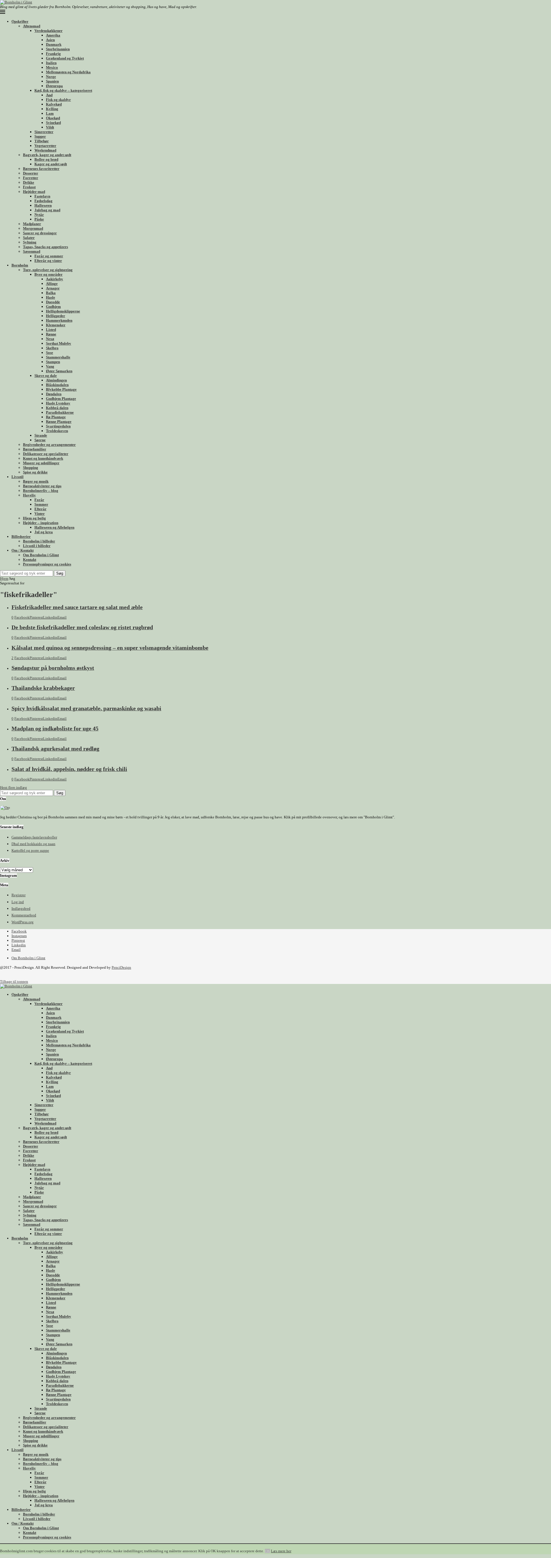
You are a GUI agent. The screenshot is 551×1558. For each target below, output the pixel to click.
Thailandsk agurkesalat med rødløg (55, 749)
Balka (51, 293)
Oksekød (53, 118)
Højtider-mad (34, 191)
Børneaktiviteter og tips (42, 486)
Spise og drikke (35, 472)
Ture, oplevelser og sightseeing (48, 270)
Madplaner (32, 224)
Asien (50, 40)
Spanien (52, 81)
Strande (40, 435)
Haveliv (29, 495)
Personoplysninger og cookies (47, 564)
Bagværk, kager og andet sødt (47, 155)
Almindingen (56, 380)
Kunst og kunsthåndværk (43, 458)
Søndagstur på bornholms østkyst (52, 668)
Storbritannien (58, 49)
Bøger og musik (35, 481)
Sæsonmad (31, 251)
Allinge (52, 283)
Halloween (43, 205)
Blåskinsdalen (57, 385)
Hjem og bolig (34, 518)
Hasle (50, 297)
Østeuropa (54, 86)
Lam (50, 113)
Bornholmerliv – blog (40, 490)
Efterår (40, 509)
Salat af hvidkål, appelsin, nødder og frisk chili (69, 769)
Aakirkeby (54, 279)
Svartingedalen (58, 426)
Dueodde (53, 302)
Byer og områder (48, 274)
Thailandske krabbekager (43, 688)
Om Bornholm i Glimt (41, 555)
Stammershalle (58, 357)
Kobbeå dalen (57, 408)
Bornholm (19, 265)
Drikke (28, 182)
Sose (49, 352)
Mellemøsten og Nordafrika (68, 72)
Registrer (18, 895)
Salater (29, 237)
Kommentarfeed (23, 915)
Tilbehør (41, 141)
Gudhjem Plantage (61, 398)
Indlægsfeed (20, 908)
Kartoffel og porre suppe (30, 850)
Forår (39, 500)
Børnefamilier (34, 449)
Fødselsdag (43, 201)
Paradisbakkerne (60, 412)
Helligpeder (55, 316)
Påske (39, 219)
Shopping (30, 467)
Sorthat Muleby (58, 343)
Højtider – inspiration (40, 523)
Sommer (41, 504)
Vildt (50, 127)
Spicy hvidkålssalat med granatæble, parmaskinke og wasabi (86, 708)
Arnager (53, 288)
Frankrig (53, 53)
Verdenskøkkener (48, 30)
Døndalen (53, 394)
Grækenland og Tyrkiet (65, 58)
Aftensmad (31, 26)
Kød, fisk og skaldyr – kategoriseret (63, 90)
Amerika (53, 35)
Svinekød (53, 122)
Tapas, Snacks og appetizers (45, 247)
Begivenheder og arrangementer (49, 444)
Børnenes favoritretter (41, 168)
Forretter (30, 178)
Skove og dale (45, 375)
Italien (51, 63)
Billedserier (21, 536)
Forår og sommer (48, 256)
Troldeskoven (57, 431)
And (49, 95)
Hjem (4, 578)
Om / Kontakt (22, 550)
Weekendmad (45, 150)
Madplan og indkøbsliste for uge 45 (54, 729)
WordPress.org (22, 922)
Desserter (30, 173)
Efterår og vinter (48, 260)
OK (267, 1551)
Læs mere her (281, 1551)
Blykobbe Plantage (61, 389)
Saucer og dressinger (40, 233)
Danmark (53, 44)
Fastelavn (42, 196)
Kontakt (29, 559)
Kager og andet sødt (50, 164)
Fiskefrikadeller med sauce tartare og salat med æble (77, 607)
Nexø (50, 339)
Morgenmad (33, 228)
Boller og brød (46, 159)
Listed (51, 329)
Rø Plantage (56, 417)
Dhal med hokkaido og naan (33, 844)
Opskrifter (19, 21)
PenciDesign (121, 967)
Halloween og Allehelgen (54, 527)
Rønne (51, 334)
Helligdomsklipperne (63, 311)
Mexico (52, 67)
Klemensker (55, 325)
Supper (40, 136)
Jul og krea (43, 532)
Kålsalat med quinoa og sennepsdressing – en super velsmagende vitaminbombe (109, 648)
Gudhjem (53, 306)
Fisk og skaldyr (58, 99)
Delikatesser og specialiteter (45, 454)
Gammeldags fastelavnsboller (34, 837)
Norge (51, 76)
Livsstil (17, 477)
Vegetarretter (45, 145)
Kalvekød (54, 104)
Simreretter (43, 132)
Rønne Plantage (58, 421)
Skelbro (52, 348)
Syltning (29, 242)
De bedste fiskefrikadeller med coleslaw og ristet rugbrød (82, 627)
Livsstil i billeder (37, 546)
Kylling (52, 109)
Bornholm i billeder (39, 541)
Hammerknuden (59, 320)
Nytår (39, 214)
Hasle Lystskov (58, 403)
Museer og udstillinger (41, 463)
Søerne (40, 440)
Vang (50, 366)
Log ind (17, 902)
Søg (59, 573)
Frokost (29, 187)
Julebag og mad (47, 210)
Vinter (39, 513)
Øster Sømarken (59, 371)
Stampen (53, 362)
